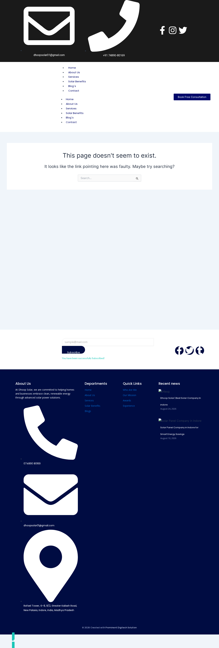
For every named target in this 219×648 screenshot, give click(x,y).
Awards (127, 400)
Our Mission (129, 395)
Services (73, 77)
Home (72, 67)
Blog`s (72, 86)
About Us (74, 72)
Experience (129, 405)
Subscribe (73, 352)
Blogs (88, 411)
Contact (73, 90)
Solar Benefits (77, 81)
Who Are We (130, 389)
